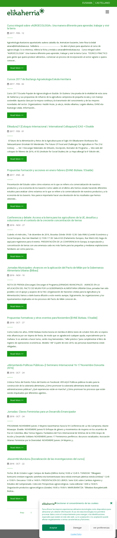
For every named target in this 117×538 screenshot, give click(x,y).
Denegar (77, 527)
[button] (111, 503)
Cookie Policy (76, 534)
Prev (22, 512)
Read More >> (16, 68)
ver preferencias (101, 527)
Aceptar (53, 527)
